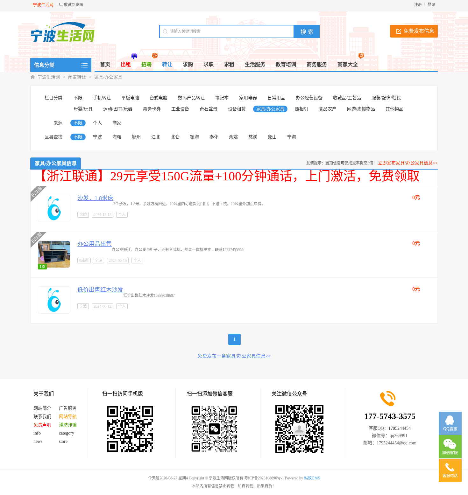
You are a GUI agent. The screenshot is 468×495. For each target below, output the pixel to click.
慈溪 (252, 137)
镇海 (194, 137)
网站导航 (68, 416)
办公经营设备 (309, 97)
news (37, 441)
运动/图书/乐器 (117, 109)
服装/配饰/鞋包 (386, 97)
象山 (272, 137)
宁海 (291, 137)
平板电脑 (130, 97)
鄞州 (136, 137)
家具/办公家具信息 (56, 163)
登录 (431, 5)
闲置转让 (77, 77)
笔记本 (222, 97)
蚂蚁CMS (312, 478)
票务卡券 (152, 109)
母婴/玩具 (83, 109)
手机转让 (102, 97)
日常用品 (276, 97)
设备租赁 (237, 109)
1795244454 (399, 428)
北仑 (175, 137)
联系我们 (42, 416)
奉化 (213, 137)
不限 (78, 97)
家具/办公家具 (108, 77)
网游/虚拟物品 (361, 109)
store (63, 441)
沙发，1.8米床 (95, 198)
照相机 (301, 109)
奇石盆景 (208, 109)
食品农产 (328, 109)
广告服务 (68, 408)
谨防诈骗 (68, 424)
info (37, 433)
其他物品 (394, 109)
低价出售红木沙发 (100, 290)
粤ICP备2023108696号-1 (264, 478)
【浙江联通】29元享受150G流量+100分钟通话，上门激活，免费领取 (227, 176)
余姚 (233, 137)
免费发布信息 (419, 31)
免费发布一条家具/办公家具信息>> (234, 356)
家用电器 (248, 97)
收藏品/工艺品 (347, 97)
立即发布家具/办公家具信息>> (408, 163)
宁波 (97, 137)
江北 (155, 137)
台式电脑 (158, 97)
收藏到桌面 (73, 5)
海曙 (116, 137)
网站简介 (42, 408)
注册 (418, 5)
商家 (116, 123)
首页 (105, 64)
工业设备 (180, 109)
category (66, 433)
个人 (97, 123)
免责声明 (42, 424)
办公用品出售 (94, 244)
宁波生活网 (49, 77)
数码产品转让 (191, 97)
